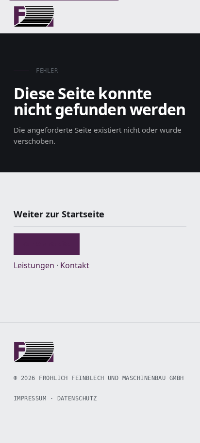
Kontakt (74, 265)
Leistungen (34, 265)
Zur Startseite (47, 243)
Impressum (30, 398)
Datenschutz (77, 398)
